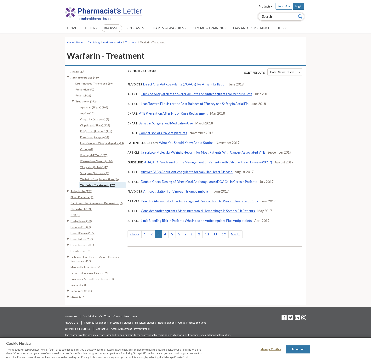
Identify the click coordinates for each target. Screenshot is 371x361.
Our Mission (90, 316)
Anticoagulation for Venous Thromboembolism (177, 191)
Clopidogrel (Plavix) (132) (95, 125)
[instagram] (303, 318)
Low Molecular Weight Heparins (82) (102, 143)
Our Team (105, 316)
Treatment (131, 42)
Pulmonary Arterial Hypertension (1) (92, 279)
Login (298, 6)
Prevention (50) (84, 89)
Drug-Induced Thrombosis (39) (94, 83)
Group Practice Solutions (192, 322)
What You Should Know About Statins (186, 143)
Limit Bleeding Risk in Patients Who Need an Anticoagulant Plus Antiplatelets (196, 221)
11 (215, 234)
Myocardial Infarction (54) (86, 267)
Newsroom (130, 316)
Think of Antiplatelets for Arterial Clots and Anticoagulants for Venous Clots (196, 94)
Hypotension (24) (81, 251)
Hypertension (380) (82, 245)
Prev (134, 234)
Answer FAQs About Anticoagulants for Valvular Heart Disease (187, 172)
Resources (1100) (81, 291)
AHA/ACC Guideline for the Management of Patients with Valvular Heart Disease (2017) (208, 162)
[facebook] (284, 318)
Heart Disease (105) (82, 233)
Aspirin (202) (87, 113)
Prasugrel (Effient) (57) (93, 155)
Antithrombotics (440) (85, 77)
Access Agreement (121, 328)
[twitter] (290, 318)
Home (72, 28)
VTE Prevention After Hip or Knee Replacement (173, 113)
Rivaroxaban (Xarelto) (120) (96, 161)
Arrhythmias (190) (81, 191)
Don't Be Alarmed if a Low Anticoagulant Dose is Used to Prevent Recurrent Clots (199, 201)
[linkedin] (297, 318)
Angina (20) (77, 71)
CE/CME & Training (209, 28)
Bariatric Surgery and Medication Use (166, 123)
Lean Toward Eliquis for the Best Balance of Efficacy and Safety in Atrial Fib (194, 104)
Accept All (298, 349)
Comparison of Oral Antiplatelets (163, 133)
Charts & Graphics (168, 28)
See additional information (215, 334)
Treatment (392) (86, 101)
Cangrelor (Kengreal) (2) (94, 119)
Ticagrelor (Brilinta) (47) (94, 167)
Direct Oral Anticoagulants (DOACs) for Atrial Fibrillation (184, 84)
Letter (89, 28)
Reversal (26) (83, 95)
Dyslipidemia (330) (81, 221)
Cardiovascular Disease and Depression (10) (97, 203)
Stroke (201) (78, 296)
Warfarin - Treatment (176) (97, 185)
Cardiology (94, 42)
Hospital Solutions (145, 322)
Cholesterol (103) (81, 209)
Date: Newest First (282, 72)
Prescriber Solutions (121, 322)
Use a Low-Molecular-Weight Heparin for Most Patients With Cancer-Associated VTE (203, 152)
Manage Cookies (270, 349)
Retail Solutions (167, 322)
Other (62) (86, 149)
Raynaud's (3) (79, 285)
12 (224, 234)
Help (281, 28)
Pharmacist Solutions (96, 322)
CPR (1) (75, 215)
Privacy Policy (142, 328)
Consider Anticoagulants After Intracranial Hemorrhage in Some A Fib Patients (198, 211)
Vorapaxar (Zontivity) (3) (94, 173)
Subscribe (284, 6)
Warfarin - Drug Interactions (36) (99, 179)
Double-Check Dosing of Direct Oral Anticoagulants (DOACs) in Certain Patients (199, 182)
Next (235, 234)
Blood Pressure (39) (82, 197)
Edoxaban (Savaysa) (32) (94, 137)
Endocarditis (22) (81, 227)
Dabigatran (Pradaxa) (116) (96, 131)
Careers (117, 316)
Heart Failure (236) (82, 239)
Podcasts (135, 28)
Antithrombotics (112, 42)
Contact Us (102, 328)
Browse (111, 28)
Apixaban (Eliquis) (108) (94, 107)
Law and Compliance (251, 28)
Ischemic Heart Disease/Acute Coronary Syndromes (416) (95, 259)
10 (207, 234)
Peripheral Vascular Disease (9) (89, 273)
